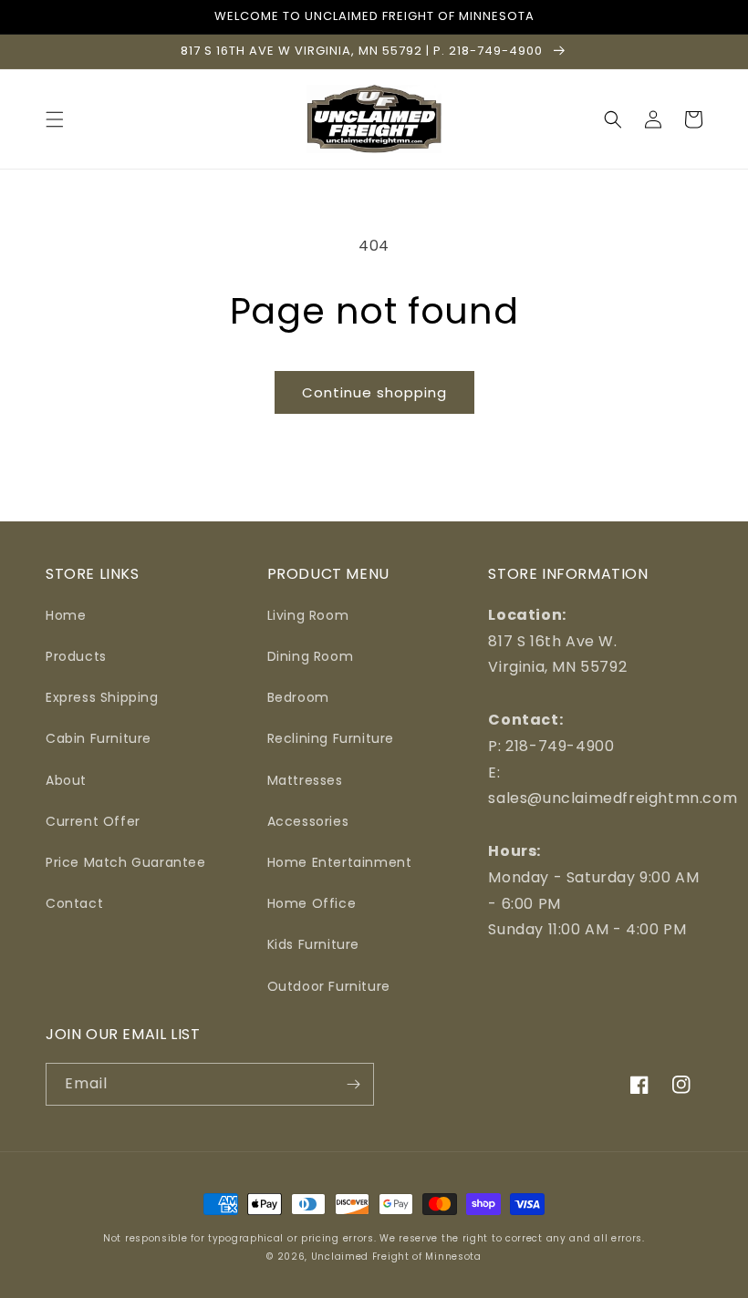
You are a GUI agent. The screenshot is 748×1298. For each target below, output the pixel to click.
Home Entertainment (339, 862)
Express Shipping (102, 697)
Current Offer (93, 821)
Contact (74, 903)
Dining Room (310, 656)
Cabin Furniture (98, 738)
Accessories (308, 821)
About (66, 780)
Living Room (308, 615)
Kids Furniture (313, 944)
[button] (55, 119)
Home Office (312, 903)
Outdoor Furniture (328, 986)
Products (76, 656)
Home (66, 615)
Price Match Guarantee (126, 862)
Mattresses (305, 780)
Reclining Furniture (330, 738)
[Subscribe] (353, 1084)
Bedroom (298, 697)
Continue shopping (374, 392)
